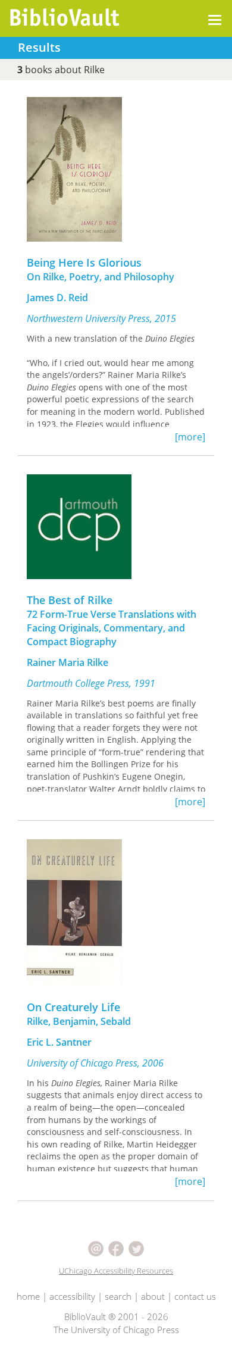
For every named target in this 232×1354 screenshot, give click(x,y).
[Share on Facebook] (117, 1248)
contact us (195, 1296)
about (153, 1296)
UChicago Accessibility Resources (116, 1270)
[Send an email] (97, 1248)
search (118, 1296)
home (28, 1296)
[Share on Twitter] (136, 1248)
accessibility (72, 1296)
